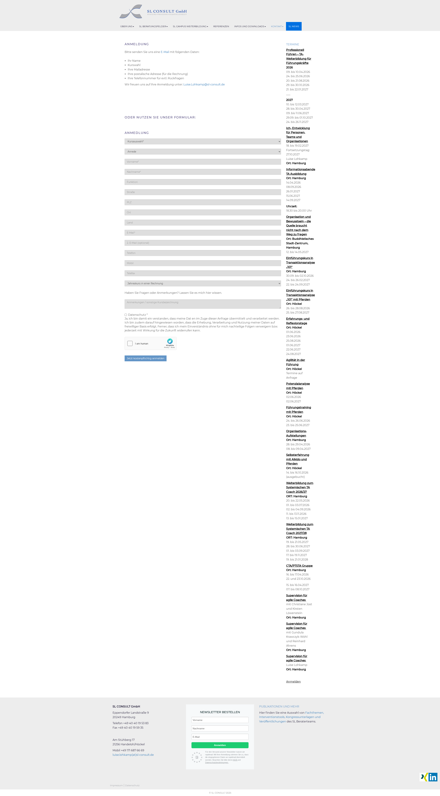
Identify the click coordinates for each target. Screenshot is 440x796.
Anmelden (293, 681)
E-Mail (165, 52)
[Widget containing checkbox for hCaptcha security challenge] (151, 343)
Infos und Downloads (249, 26)
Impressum (116, 785)
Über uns (126, 26)
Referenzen (221, 26)
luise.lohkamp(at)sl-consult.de (133, 754)
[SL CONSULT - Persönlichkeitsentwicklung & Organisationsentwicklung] (150, 11)
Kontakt (276, 26)
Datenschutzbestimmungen (217, 762)
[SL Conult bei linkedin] (432, 777)
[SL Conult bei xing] (424, 777)
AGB (235, 760)
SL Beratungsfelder (152, 26)
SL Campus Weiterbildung (189, 26)
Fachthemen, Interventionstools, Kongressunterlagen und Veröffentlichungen (291, 717)
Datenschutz (132, 785)
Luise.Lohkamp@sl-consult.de (204, 84)
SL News (294, 26)
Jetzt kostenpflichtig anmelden (145, 358)
